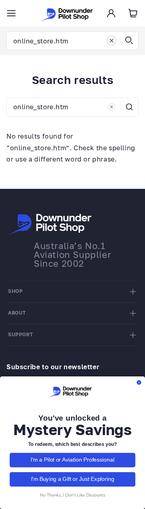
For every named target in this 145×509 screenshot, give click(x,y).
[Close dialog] (139, 382)
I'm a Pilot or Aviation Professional (72, 460)
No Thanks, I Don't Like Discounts (73, 495)
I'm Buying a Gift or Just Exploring (72, 479)
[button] (11, 13)
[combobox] (72, 41)
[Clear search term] (111, 40)
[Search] (129, 40)
